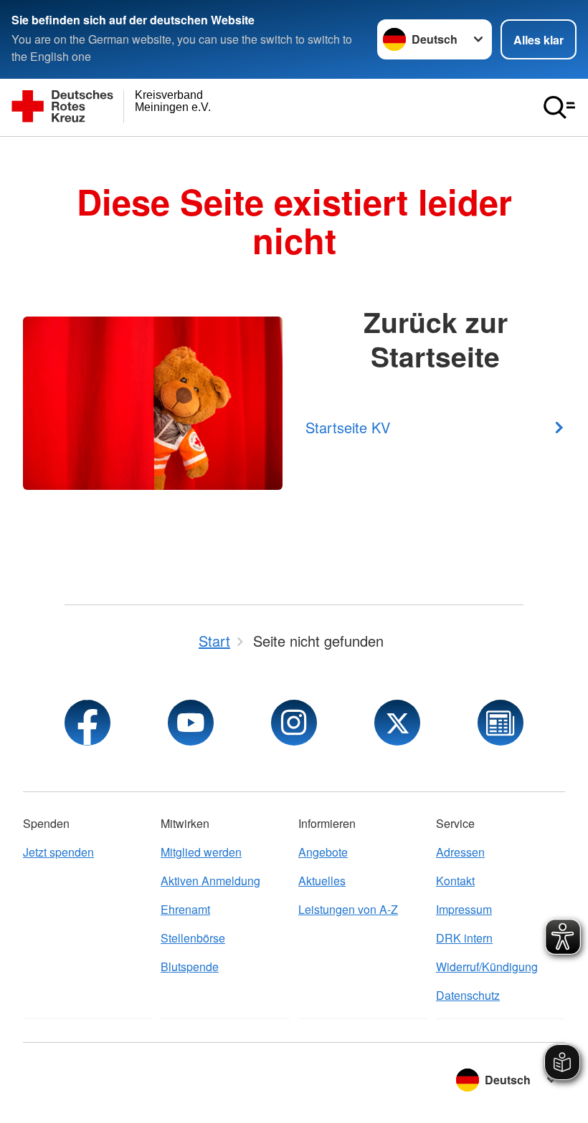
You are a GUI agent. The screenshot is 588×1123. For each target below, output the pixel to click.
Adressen (460, 852)
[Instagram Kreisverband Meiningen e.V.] (294, 723)
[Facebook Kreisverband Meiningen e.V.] (87, 723)
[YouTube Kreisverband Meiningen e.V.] (191, 723)
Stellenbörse (193, 938)
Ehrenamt (185, 909)
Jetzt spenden (58, 852)
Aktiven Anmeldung (210, 880)
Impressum (464, 909)
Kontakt (455, 880)
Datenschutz (468, 995)
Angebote (323, 852)
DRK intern (464, 938)
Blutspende (190, 966)
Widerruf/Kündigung (487, 966)
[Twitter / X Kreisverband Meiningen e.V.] (397, 723)
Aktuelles (322, 880)
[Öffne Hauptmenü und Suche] (559, 107)
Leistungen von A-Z (348, 909)
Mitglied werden (201, 852)
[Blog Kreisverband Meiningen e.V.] (500, 723)
